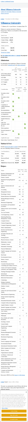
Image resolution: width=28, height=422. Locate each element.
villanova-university (5, 13)
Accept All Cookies (14, 419)
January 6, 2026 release (19, 375)
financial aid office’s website (11, 146)
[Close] (26, 392)
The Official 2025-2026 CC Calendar (12, 55)
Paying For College (5, 52)
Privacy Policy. (5, 408)
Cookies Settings (14, 411)
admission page (11, 65)
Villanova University (11, 23)
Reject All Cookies (14, 415)
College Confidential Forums (7, 1)
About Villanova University (11, 9)
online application (21, 65)
